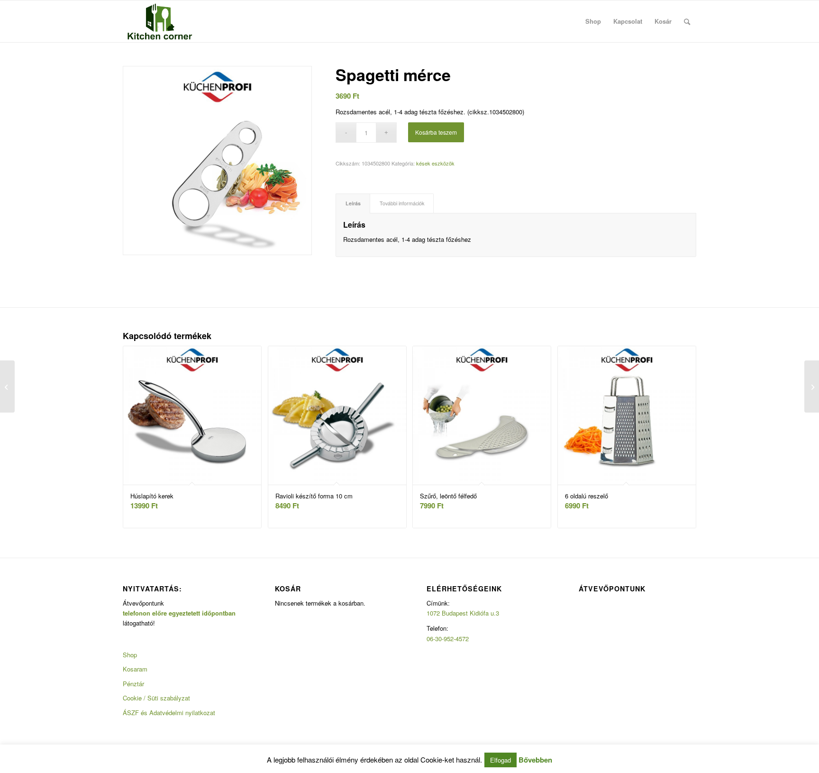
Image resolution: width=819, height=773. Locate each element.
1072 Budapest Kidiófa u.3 (463, 612)
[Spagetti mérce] (217, 160)
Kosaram (135, 668)
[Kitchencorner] (160, 21)
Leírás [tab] (353, 203)
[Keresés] (687, 21)
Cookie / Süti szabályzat (156, 697)
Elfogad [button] (500, 759)
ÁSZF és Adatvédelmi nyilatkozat (169, 712)
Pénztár (133, 683)
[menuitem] (593, 21)
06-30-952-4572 (448, 638)
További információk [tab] (402, 203)
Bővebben (535, 760)
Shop (130, 654)
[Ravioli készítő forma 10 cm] (7, 386)
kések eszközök (435, 163)
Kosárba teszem (436, 132)
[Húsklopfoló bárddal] (811, 386)
